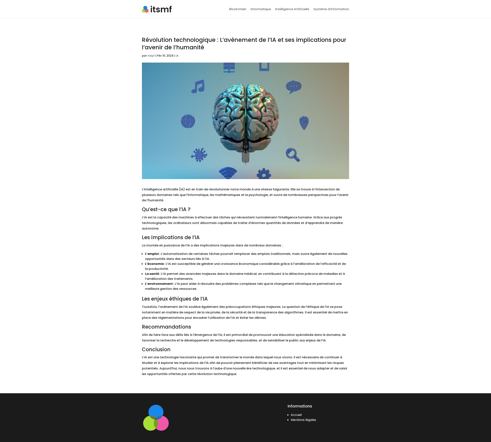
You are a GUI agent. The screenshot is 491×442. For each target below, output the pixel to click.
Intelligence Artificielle (292, 9)
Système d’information (331, 9)
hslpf (151, 56)
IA (177, 56)
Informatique (260, 9)
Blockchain (237, 9)
